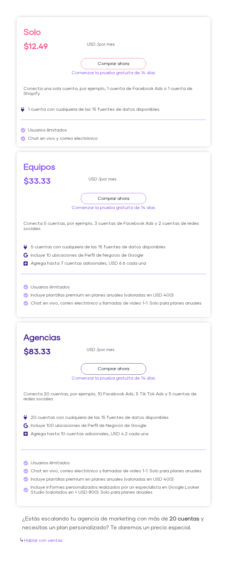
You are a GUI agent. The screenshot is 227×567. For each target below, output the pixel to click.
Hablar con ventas (43, 540)
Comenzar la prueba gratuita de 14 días (113, 73)
